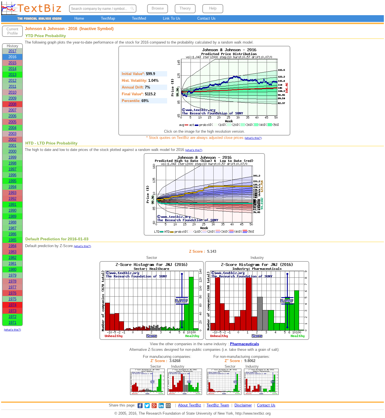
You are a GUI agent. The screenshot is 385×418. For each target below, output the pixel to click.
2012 (12, 80)
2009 (12, 98)
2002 (12, 139)
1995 (12, 181)
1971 (12, 322)
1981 (12, 263)
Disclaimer (243, 405)
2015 (12, 63)
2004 (12, 128)
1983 (12, 252)
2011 (12, 86)
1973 (12, 311)
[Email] (168, 407)
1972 (12, 317)
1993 (12, 193)
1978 (12, 281)
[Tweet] (147, 407)
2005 (12, 122)
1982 (12, 258)
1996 (12, 175)
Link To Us (171, 18)
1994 (12, 187)
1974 (12, 305)
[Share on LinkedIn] (161, 407)
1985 (12, 240)
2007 (12, 110)
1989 (12, 216)
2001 (12, 145)
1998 (12, 163)
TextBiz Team (218, 405)
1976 (12, 293)
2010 (12, 92)
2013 (12, 75)
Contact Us (206, 18)
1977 (12, 287)
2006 (12, 116)
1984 (12, 246)
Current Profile (12, 31)
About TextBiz (189, 405)
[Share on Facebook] (140, 407)
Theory (185, 8)
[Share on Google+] (154, 407)
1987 (12, 228)
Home (79, 18)
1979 (12, 275)
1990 (12, 210)
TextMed (139, 18)
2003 (12, 134)
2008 (12, 104)
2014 (12, 69)
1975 (12, 299)
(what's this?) (12, 329)
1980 (12, 269)
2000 (12, 151)
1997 (12, 169)
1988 (12, 222)
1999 (12, 157)
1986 (12, 234)
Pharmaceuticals (244, 344)
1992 (12, 198)
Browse (158, 8)
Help (212, 8)
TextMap (108, 18)
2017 (12, 51)
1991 (12, 204)
